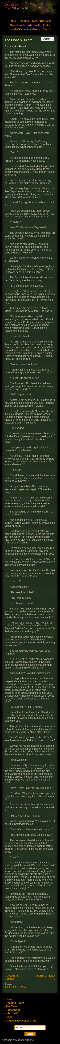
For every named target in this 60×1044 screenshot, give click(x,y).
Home (12, 21)
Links (46, 25)
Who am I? (34, 25)
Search (47, 29)
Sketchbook (17, 25)
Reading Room (28, 21)
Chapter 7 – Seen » (45, 977)
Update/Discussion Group (24, 29)
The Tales (45, 21)
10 (24, 986)
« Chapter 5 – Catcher (13, 977)
